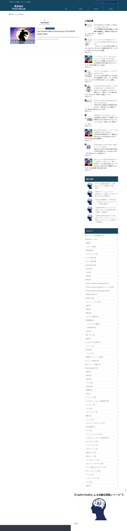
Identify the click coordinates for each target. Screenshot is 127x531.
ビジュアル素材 (92, 316)
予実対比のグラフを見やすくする (104, 115)
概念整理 (89, 250)
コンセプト (90, 405)
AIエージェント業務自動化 (94, 235)
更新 (88, 485)
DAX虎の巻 (91, 327)
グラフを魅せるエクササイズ (96, 467)
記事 (76, 523)
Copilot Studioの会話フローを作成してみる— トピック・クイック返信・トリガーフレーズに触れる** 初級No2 (105, 219)
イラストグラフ (92, 445)
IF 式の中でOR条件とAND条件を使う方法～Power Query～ (105, 102)
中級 (88, 276)
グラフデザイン (91, 441)
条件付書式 (90, 427)
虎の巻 (89, 269)
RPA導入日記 (91, 294)
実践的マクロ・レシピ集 (94, 357)
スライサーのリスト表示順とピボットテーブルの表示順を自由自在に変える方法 (105, 42)
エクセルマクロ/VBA (92, 342)
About (80, 8)
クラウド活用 (90, 261)
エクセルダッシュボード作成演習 (97, 438)
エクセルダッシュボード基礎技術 (97, 401)
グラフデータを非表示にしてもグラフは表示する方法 (105, 72)
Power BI (89, 298)
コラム (89, 383)
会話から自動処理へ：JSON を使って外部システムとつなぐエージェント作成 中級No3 (105, 202)
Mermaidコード (91, 239)
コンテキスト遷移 (93, 324)
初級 (88, 305)
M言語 (89, 386)
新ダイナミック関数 (92, 364)
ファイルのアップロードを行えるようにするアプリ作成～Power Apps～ (105, 57)
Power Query (91, 368)
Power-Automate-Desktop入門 (97, 283)
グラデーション (92, 449)
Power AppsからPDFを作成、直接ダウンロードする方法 (105, 146)
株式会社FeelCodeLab (19, 7)
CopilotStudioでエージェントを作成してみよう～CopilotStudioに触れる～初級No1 (105, 210)
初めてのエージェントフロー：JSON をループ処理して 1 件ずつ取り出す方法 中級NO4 (105, 194)
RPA (88, 280)
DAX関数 (90, 320)
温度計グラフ (91, 452)
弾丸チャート (91, 456)
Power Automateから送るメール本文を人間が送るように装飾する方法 (105, 87)
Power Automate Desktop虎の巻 (97, 291)
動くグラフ (90, 335)
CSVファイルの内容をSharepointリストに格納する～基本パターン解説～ (105, 160)
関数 (88, 416)
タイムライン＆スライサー (95, 423)
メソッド (89, 346)
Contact (111, 8)
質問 (88, 338)
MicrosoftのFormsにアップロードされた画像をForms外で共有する (106, 131)
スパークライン (92, 412)
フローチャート (92, 254)
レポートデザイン (92, 478)
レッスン (89, 353)
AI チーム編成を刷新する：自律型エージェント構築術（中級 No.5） (105, 186)
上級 (88, 379)
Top (66, 8)
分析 (88, 331)
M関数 (89, 390)
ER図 (88, 243)
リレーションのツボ (93, 302)
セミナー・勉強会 (92, 360)
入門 (88, 272)
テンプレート (90, 397)
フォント (89, 419)
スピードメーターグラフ (94, 463)
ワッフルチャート (92, 460)
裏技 (88, 313)
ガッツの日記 (90, 257)
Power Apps (90, 265)
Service (96, 8)
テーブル (89, 474)
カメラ (89, 430)
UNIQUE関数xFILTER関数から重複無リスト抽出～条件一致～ (105, 26)
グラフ (89, 408)
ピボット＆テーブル (92, 471)
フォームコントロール (94, 434)
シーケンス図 (91, 246)
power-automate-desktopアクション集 (100, 287)
